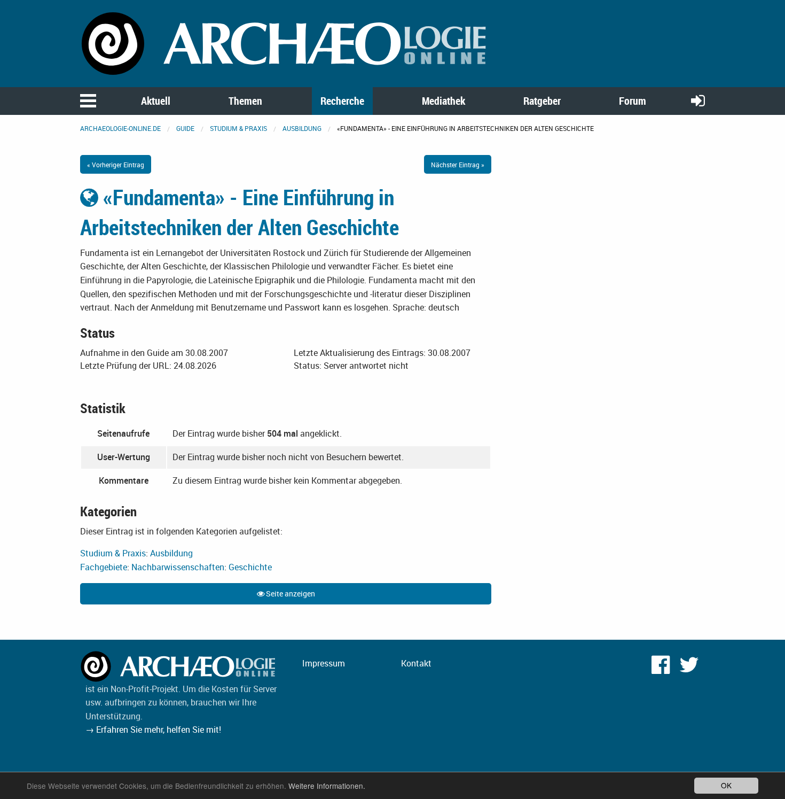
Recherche (342, 101)
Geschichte (250, 567)
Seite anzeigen (289, 593)
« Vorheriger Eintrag (115, 164)
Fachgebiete (103, 567)
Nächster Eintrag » (457, 164)
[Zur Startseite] (285, 43)
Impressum (323, 663)
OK (726, 785)
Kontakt (416, 663)
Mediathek (443, 101)
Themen (245, 101)
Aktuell (155, 101)
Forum (632, 101)
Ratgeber (542, 101)
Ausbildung (301, 128)
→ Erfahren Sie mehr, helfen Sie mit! (153, 729)
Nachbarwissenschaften (177, 567)
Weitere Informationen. (326, 785)
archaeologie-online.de (120, 128)
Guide (185, 128)
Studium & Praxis (238, 128)
